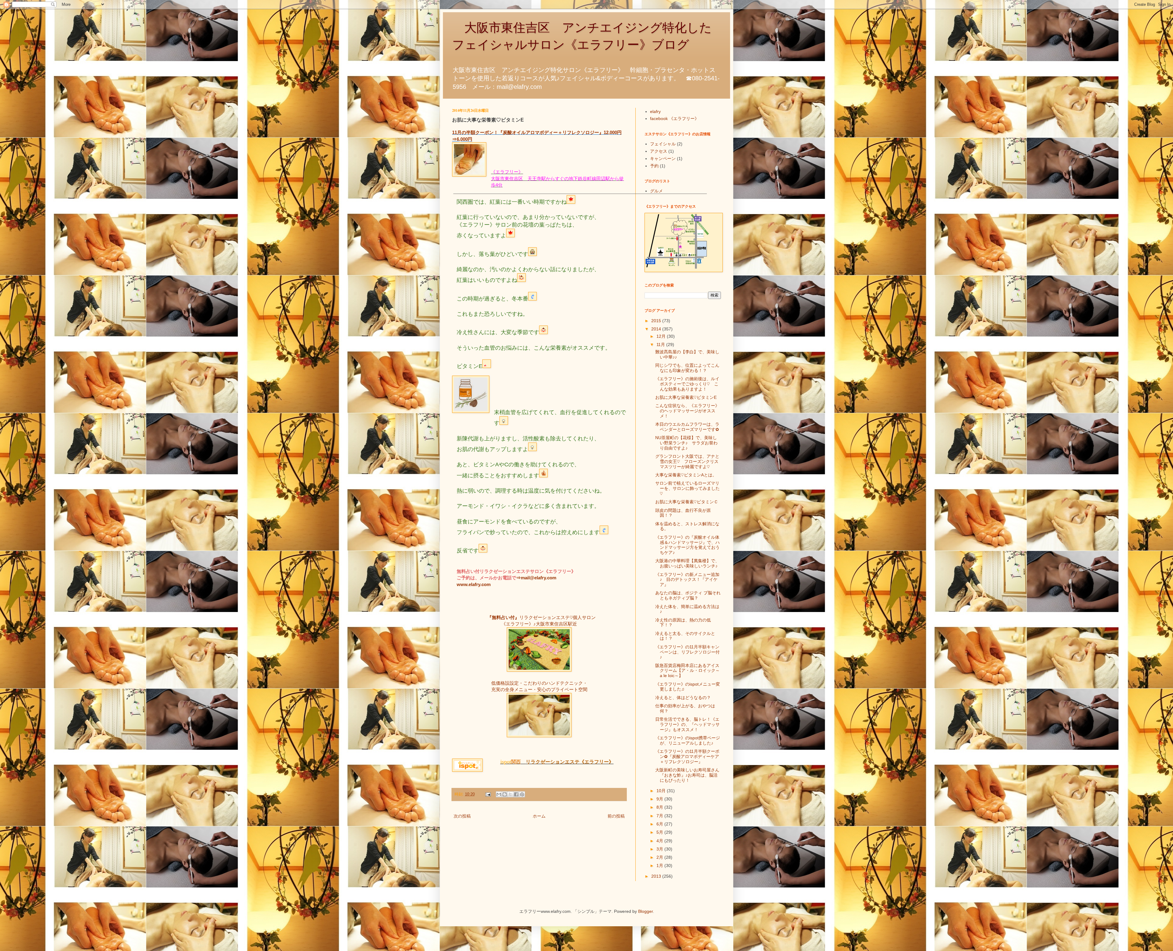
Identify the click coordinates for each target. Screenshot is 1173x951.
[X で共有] (510, 794)
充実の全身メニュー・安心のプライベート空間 (539, 689)
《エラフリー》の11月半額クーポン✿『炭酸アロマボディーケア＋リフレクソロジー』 (687, 756)
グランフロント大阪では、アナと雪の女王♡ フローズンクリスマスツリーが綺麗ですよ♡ (687, 461)
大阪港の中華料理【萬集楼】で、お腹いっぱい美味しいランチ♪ (687, 563)
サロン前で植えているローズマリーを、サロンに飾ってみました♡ (687, 488)
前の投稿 (616, 816)
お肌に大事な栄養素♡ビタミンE (686, 397)
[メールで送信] (499, 794)
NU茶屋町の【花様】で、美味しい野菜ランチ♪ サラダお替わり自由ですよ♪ (686, 442)
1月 (660, 865)
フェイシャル (663, 143)
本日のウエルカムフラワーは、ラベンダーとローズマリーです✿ (687, 427)
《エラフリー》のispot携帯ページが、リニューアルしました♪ (687, 740)
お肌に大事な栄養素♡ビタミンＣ (686, 501)
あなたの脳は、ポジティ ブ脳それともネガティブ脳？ (688, 595)
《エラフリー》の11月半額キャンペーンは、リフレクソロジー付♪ (687, 652)
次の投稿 (462, 816)
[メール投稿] (488, 794)
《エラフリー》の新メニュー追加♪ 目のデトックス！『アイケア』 (687, 579)
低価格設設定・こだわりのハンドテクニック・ (539, 683)
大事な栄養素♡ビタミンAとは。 (686, 474)
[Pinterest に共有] (522, 794)
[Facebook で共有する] (516, 794)
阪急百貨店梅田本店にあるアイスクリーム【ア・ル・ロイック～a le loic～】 (687, 670)
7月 (660, 815)
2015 (656, 320)
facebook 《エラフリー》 (674, 118)
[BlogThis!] (505, 794)
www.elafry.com (474, 584)
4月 (660, 840)
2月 (660, 857)
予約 (654, 165)
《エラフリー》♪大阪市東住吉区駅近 (539, 623)
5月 (660, 832)
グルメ (656, 190)
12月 (661, 336)
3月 (660, 849)
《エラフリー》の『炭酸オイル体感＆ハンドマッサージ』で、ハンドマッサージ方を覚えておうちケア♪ (687, 545)
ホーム (539, 816)
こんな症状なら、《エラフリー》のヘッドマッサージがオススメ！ (687, 410)
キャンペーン (663, 158)
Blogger (645, 911)
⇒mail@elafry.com (536, 577)
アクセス (658, 151)
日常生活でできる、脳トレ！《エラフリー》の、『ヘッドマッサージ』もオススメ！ (687, 724)
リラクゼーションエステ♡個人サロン (557, 617)
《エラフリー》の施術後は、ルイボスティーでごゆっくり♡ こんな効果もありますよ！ (687, 384)
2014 (656, 328)
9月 (660, 798)
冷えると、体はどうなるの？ (683, 697)
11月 (661, 344)
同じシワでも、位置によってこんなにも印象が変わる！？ (687, 368)
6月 (660, 824)
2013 (656, 876)
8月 (660, 807)
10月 (661, 790)
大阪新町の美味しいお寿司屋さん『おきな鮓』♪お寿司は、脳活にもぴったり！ (687, 775)
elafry (655, 111)
